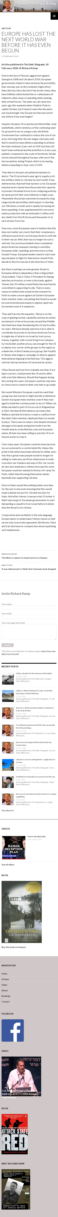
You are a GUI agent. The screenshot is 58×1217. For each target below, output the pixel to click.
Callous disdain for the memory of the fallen (34, 673)
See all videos (8, 864)
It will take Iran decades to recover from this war (35, 777)
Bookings (6, 996)
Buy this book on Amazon (14, 947)
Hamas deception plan (37, 836)
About (5, 990)
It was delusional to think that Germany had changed (29, 567)
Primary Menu (54, 16)
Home (4, 973)
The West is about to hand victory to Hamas (24, 556)
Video (4, 984)
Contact (6, 1001)
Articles (6, 28)
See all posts (8, 810)
